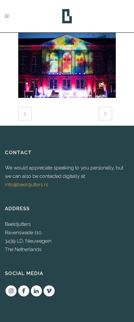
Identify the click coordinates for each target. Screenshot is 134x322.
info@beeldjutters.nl (26, 185)
